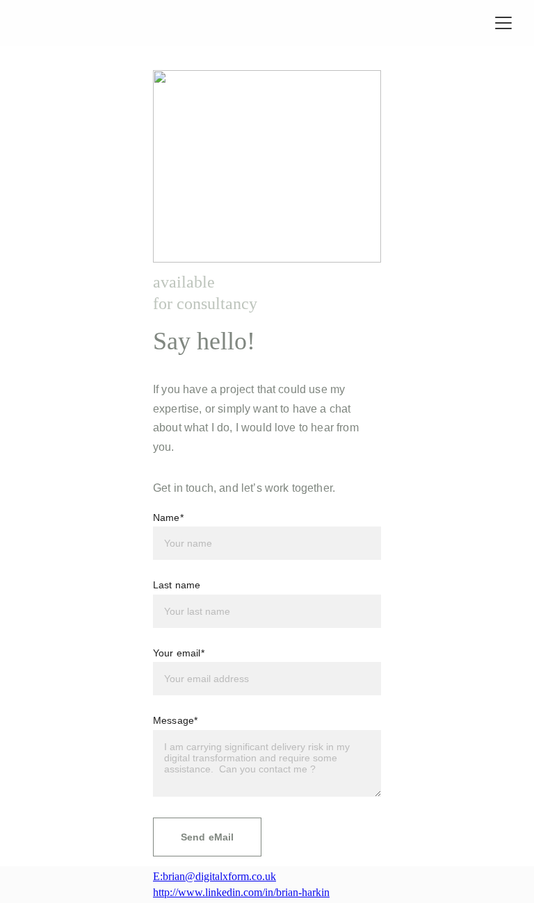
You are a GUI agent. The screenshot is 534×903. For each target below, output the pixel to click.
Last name (176, 584)
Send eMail (207, 837)
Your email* (178, 652)
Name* (168, 517)
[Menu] (503, 23)
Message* (175, 720)
